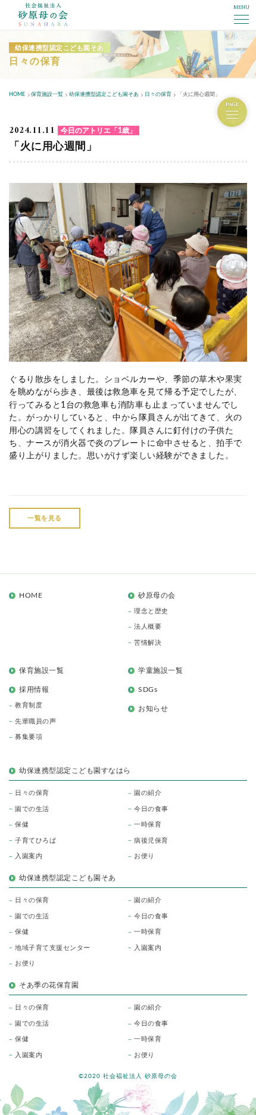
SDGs (147, 689)
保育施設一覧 (41, 670)
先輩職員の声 (35, 721)
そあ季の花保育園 (49, 985)
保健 (22, 824)
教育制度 (28, 705)
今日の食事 (151, 809)
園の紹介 (147, 793)
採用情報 (34, 689)
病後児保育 (151, 840)
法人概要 (147, 626)
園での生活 (32, 809)
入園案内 (28, 856)
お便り (144, 856)
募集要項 (28, 737)
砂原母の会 (157, 595)
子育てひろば (35, 840)
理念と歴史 (151, 611)
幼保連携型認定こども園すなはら (78, 770)
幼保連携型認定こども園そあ (67, 877)
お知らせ (153, 708)
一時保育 (147, 824)
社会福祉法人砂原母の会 (43, 14)
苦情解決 (147, 642)
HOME (30, 595)
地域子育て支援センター (52, 948)
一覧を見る (44, 518)
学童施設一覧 (160, 670)
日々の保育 (32, 793)
